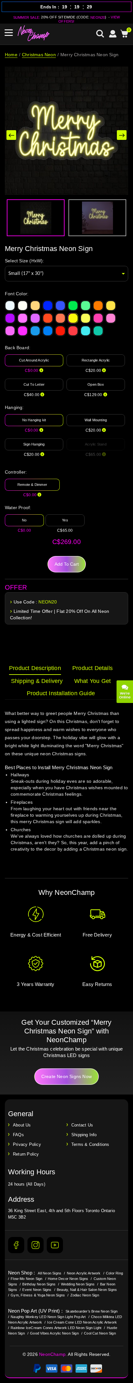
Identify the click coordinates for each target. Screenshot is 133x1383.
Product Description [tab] (35, 668)
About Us (22, 1125)
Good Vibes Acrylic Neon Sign (54, 1333)
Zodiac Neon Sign (84, 1295)
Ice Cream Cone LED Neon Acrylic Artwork (82, 1322)
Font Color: (16, 293)
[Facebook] (16, 1245)
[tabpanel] (66, 787)
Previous (11, 135)
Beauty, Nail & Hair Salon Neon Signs (87, 1290)
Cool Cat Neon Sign (100, 1333)
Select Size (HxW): (24, 260)
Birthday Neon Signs (39, 1284)
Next (122, 135)
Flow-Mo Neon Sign (26, 1279)
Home (11, 54)
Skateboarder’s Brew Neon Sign (92, 1311)
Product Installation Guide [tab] (61, 693)
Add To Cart (67, 564)
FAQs (18, 1134)
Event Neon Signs (36, 1290)
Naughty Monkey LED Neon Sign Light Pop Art (48, 1317)
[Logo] (34, 33)
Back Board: (17, 347)
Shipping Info (84, 1134)
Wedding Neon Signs (78, 1284)
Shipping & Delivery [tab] (37, 681)
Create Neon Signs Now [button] (66, 1076)
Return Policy (26, 1154)
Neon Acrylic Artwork (84, 1273)
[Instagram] (35, 1245)
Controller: (16, 472)
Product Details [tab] (92, 668)
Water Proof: (18, 507)
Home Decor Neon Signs (68, 1279)
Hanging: (14, 407)
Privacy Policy (27, 1144)
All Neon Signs (49, 1273)
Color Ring (114, 1273)
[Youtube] (55, 1245)
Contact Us (82, 1125)
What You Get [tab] (92, 681)
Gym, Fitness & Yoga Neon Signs (38, 1295)
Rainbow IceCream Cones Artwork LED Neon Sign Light (56, 1328)
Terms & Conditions (90, 1144)
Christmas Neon (39, 54)
